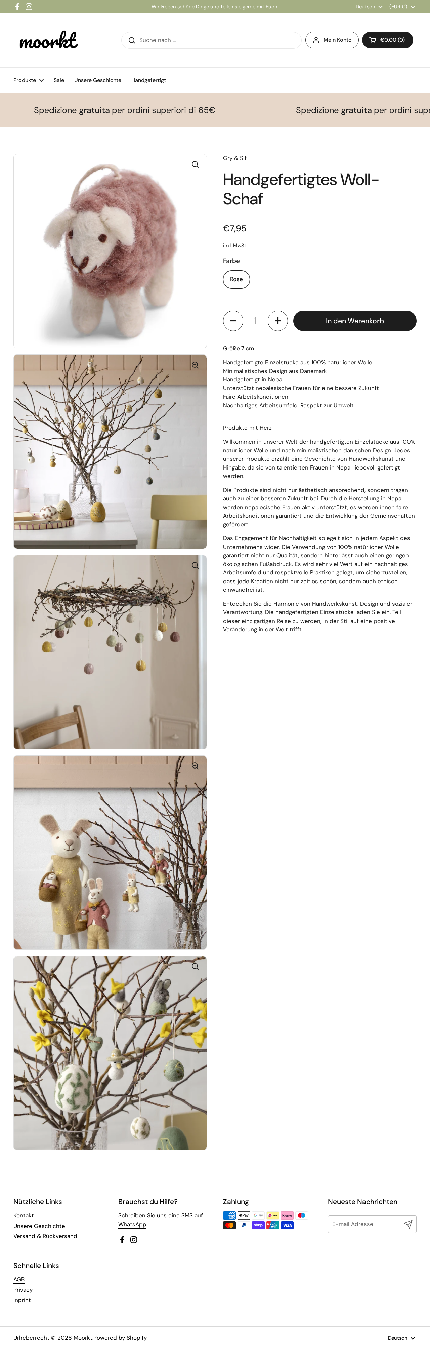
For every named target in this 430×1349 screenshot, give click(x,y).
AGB (19, 1279)
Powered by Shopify (120, 1337)
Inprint (22, 1300)
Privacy (23, 1290)
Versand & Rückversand (45, 1236)
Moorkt (83, 1337)
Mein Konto (338, 39)
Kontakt (23, 1215)
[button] (233, 321)
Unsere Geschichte (39, 1226)
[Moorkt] (47, 40)
